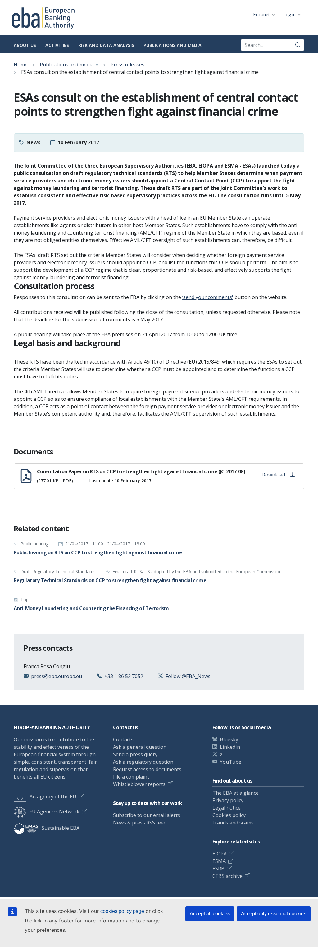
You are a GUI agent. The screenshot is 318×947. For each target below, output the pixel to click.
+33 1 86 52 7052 (123, 676)
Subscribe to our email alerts (146, 815)
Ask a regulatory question (143, 761)
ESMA (219, 861)
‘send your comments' (207, 297)
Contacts (123, 739)
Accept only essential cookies (273, 913)
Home (21, 64)
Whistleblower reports (139, 784)
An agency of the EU (53, 796)
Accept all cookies (210, 913)
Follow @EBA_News (188, 676)
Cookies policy (229, 815)
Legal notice (226, 807)
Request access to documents (147, 769)
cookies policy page (122, 911)
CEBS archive (227, 876)
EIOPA (219, 853)
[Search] (297, 45)
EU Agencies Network (54, 811)
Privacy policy (227, 800)
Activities (57, 45)
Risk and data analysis (106, 45)
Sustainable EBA (61, 827)
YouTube (230, 761)
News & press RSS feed (139, 822)
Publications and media (172, 45)
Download (273, 474)
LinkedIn (230, 747)
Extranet (261, 14)
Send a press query (135, 754)
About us (25, 45)
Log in (289, 14)
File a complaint (131, 776)
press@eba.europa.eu (56, 676)
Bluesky (229, 739)
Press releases (127, 64)
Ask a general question (139, 747)
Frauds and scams (233, 822)
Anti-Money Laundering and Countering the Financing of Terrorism (91, 608)
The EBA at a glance (235, 792)
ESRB (218, 868)
